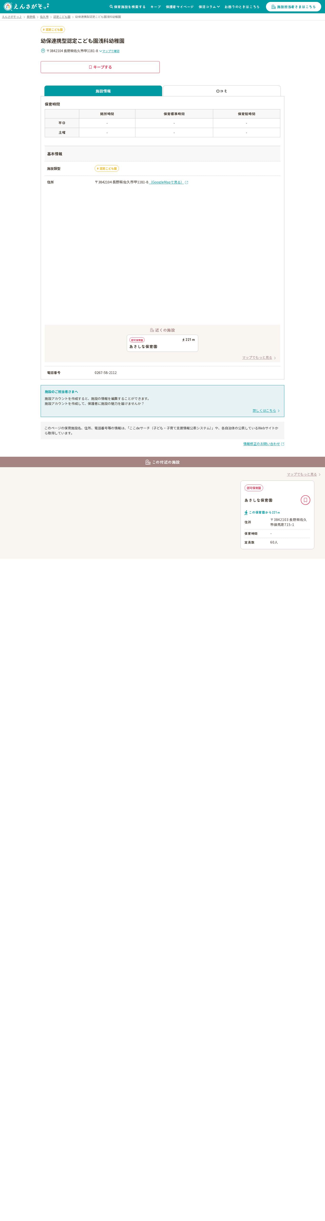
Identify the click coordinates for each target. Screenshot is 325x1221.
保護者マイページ (180, 6)
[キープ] (305, 500)
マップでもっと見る (257, 357)
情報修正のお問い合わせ (261, 443)
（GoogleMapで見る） (166, 182)
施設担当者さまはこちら (296, 6)
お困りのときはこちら (242, 6)
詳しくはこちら (264, 410)
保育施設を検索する (130, 6)
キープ (155, 6)
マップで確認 (110, 51)
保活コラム (207, 6)
